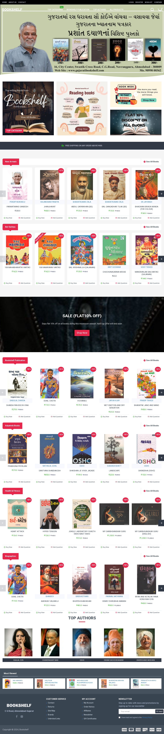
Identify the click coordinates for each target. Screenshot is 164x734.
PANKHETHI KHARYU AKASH (148, 681)
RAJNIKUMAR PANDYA (49, 202)
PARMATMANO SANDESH (17, 207)
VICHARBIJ (82, 401)
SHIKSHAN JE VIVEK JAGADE (82, 470)
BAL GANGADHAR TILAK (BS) (114, 207)
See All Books (152, 161)
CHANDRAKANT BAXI (50, 660)
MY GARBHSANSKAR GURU (114, 531)
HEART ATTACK (17, 531)
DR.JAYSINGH (146, 202)
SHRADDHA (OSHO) (146, 470)
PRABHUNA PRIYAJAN (17, 466)
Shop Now (82, 332)
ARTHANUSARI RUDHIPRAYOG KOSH (85, 681)
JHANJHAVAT (50, 207)
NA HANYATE (18, 680)
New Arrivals (11, 161)
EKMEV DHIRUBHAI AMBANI (114, 601)
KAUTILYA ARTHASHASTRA (51, 681)
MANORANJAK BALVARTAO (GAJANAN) (146, 273)
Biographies (10, 556)
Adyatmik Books (12, 425)
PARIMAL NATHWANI (114, 596)
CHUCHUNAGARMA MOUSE (114, 272)
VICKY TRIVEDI (146, 267)
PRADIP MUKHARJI (17, 202)
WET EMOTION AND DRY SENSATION (114, 406)
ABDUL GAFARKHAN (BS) (82, 207)
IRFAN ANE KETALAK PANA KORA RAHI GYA (146, 598)
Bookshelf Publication (15, 360)
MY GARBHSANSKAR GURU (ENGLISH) (146, 532)
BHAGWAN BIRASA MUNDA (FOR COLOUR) (146, 208)
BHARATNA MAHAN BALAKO (116, 681)
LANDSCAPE (114, 470)
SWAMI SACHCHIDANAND (114, 660)
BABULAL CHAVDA (17, 401)
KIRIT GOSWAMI (114, 267)
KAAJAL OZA (18, 660)
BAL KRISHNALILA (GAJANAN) (82, 267)
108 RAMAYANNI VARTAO (50, 267)
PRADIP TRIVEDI (146, 401)
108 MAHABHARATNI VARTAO (17, 267)
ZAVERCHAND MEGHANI (145, 660)
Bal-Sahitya (10, 227)
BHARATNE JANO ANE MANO (146, 405)
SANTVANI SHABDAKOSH (50, 470)
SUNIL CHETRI (50, 401)
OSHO (82, 466)
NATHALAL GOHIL (50, 466)
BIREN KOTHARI (82, 596)
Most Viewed (10, 673)
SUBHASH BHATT (114, 466)
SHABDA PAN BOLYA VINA (17, 405)
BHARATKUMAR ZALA (82, 202)
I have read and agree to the (136, 717)
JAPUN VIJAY (114, 401)
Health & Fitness (12, 491)
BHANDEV (50, 596)
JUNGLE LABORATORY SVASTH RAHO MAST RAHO (82, 532)
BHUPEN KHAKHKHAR (82, 601)
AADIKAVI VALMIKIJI (50, 601)
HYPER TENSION (50, 531)
